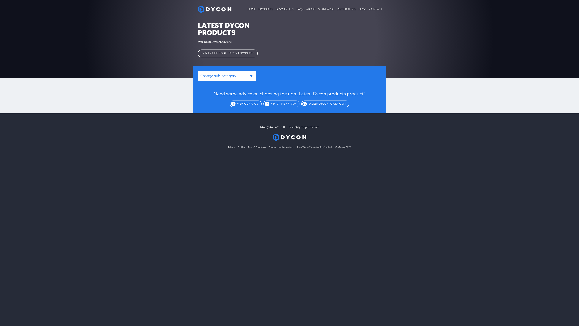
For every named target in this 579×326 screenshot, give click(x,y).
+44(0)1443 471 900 (272, 127)
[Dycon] (214, 9)
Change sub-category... (219, 76)
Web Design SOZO (343, 147)
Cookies (241, 147)
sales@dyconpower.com (304, 127)
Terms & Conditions (257, 147)
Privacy (231, 147)
